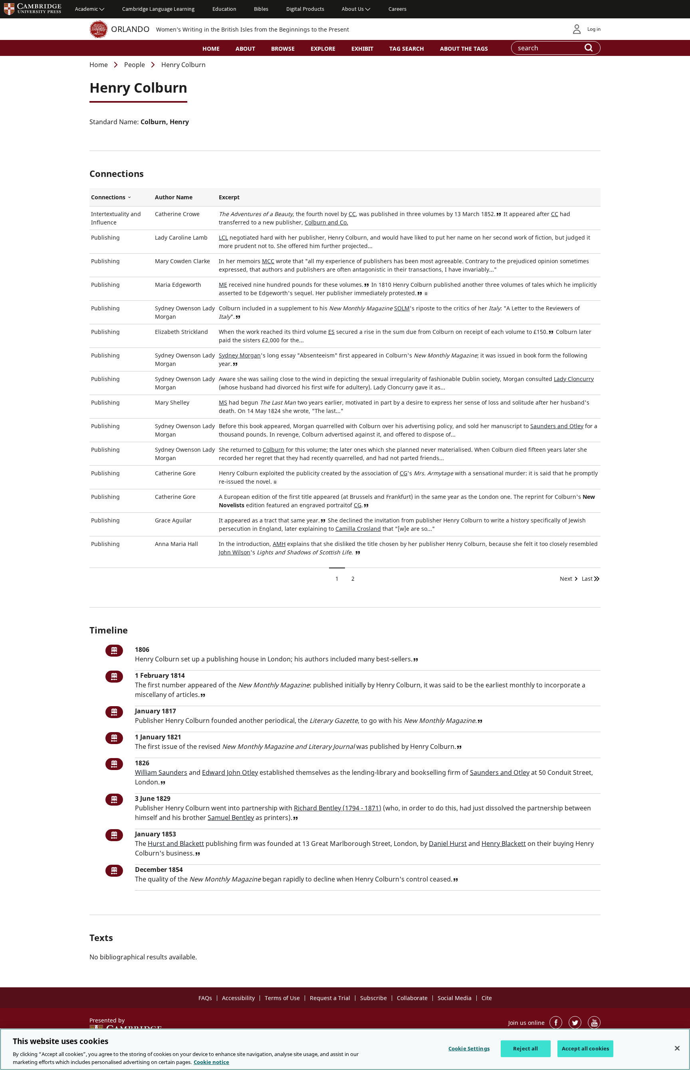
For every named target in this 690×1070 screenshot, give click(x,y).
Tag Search (406, 48)
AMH (279, 544)
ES (331, 331)
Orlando (130, 29)
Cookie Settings (469, 1048)
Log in (594, 29)
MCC (268, 261)
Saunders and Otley (556, 426)
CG (403, 473)
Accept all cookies (585, 1048)
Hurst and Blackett (176, 843)
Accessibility (238, 998)
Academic (86, 8)
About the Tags (464, 48)
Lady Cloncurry (574, 379)
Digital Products (305, 8)
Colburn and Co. (326, 222)
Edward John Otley (230, 772)
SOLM (402, 308)
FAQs (205, 998)
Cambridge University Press (32, 9)
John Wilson (234, 552)
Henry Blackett (504, 843)
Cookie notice (211, 1061)
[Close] (677, 1048)
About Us (353, 8)
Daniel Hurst (448, 843)
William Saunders (161, 772)
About (245, 48)
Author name (173, 197)
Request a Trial (330, 998)
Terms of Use (282, 998)
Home (211, 48)
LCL (223, 237)
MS (223, 402)
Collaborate (412, 998)
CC (352, 214)
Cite (487, 998)
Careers (397, 8)
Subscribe (373, 998)
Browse (283, 48)
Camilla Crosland (358, 528)
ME (223, 284)
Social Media (455, 998)
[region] (345, 1049)
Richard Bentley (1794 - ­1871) (337, 808)
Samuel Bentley (231, 817)
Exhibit (362, 48)
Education (224, 8)
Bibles (261, 8)
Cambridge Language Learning (158, 8)
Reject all (525, 1048)
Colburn (273, 449)
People (134, 64)
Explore (323, 48)
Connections (121, 197)
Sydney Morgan (240, 355)
